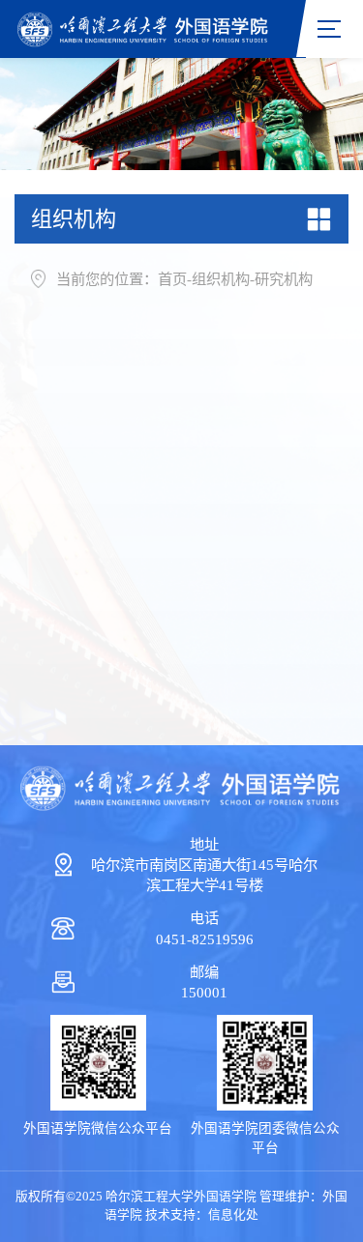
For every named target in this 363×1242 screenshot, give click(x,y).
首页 (172, 279)
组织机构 (221, 279)
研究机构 (284, 279)
